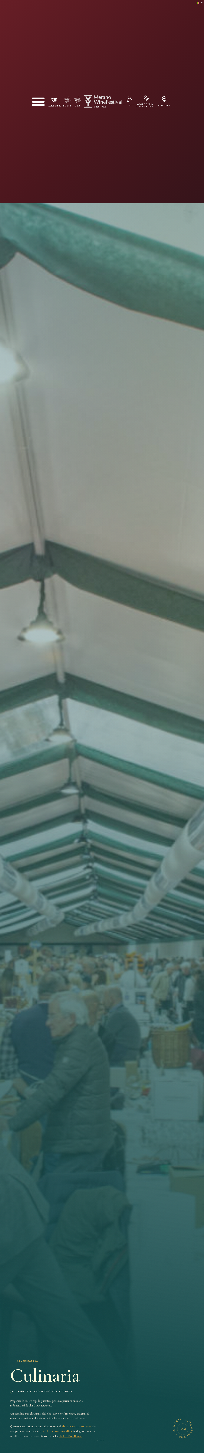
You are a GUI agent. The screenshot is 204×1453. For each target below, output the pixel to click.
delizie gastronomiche (76, 1426)
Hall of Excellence (70, 1436)
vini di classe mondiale (58, 1431)
